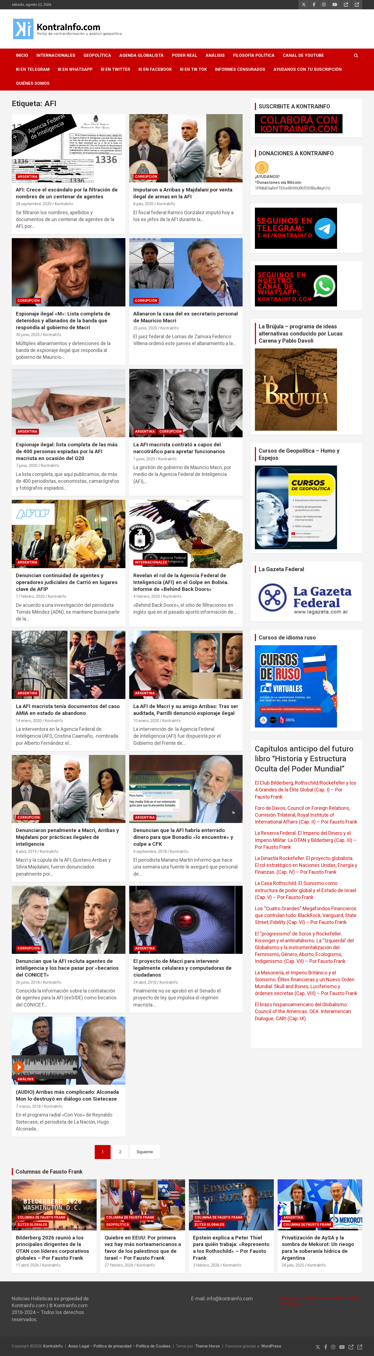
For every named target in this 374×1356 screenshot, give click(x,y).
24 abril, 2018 (144, 982)
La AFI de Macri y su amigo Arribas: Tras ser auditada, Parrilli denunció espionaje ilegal (185, 709)
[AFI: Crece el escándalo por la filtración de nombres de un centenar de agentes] (68, 148)
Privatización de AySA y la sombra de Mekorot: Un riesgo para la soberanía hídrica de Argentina (318, 1247)
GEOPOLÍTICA (97, 55)
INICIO (22, 55)
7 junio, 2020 (27, 465)
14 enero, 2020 (29, 720)
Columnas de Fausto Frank (49, 1171)
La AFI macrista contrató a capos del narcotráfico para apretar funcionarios (179, 448)
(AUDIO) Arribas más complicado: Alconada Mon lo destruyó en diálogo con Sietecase (67, 1095)
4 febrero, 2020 (146, 596)
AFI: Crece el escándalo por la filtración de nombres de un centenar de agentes (67, 193)
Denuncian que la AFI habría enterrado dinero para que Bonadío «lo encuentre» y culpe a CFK (183, 837)
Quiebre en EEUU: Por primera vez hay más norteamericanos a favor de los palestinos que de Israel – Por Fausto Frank (143, 1247)
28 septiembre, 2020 (33, 204)
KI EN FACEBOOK (155, 69)
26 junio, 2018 (28, 982)
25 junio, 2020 (145, 328)
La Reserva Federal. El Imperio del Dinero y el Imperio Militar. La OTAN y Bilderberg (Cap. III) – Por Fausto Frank (306, 840)
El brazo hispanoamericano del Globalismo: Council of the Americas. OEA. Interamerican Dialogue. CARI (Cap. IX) (303, 1011)
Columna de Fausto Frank (41, 1217)
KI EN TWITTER (115, 69)
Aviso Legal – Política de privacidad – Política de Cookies (119, 1346)
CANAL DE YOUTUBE (303, 55)
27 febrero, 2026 (119, 1265)
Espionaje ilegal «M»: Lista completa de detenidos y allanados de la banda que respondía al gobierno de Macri (63, 320)
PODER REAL (184, 55)
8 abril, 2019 (26, 851)
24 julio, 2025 (293, 1265)
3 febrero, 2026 (206, 1265)
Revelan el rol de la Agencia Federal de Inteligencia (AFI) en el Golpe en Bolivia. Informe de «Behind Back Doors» (181, 582)
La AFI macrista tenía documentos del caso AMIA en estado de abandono (68, 709)
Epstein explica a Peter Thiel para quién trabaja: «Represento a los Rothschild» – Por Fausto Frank (231, 1247)
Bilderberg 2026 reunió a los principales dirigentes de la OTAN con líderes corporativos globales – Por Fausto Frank (52, 1247)
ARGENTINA (27, 177)
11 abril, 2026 (27, 1265)
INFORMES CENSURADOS (240, 69)
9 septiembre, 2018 (150, 851)
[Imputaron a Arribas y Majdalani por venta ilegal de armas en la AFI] (186, 148)
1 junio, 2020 (144, 459)
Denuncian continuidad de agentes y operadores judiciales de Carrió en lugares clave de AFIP (66, 582)
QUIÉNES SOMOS (33, 83)
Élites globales (32, 1225)
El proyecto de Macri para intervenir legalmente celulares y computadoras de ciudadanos (182, 968)
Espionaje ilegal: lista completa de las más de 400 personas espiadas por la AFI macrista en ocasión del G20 (66, 451)
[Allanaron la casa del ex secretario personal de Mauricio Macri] (186, 272)
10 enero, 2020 (146, 720)
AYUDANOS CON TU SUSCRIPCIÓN (308, 69)
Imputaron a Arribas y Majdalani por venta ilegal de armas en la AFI (182, 193)
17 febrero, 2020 (30, 596)
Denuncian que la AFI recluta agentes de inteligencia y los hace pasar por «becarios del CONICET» (67, 968)
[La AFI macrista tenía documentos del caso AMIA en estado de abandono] (68, 665)
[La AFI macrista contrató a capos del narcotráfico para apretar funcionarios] (186, 403)
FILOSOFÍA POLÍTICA (254, 55)
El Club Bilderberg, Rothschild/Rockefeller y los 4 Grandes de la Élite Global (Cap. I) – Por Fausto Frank (305, 789)
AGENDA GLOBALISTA (141, 55)
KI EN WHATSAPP (75, 69)
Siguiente (145, 1151)
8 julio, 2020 (143, 204)
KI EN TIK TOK (193, 69)
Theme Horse (207, 1346)
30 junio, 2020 (28, 334)
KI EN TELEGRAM (33, 69)
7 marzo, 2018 (28, 1106)
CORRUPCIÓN (146, 177)
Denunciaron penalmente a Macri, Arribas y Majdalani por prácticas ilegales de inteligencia (67, 837)
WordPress (271, 1346)
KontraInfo (64, 204)
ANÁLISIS (215, 55)
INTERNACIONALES (55, 55)
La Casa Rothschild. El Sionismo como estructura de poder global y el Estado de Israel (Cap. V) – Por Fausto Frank (305, 890)
